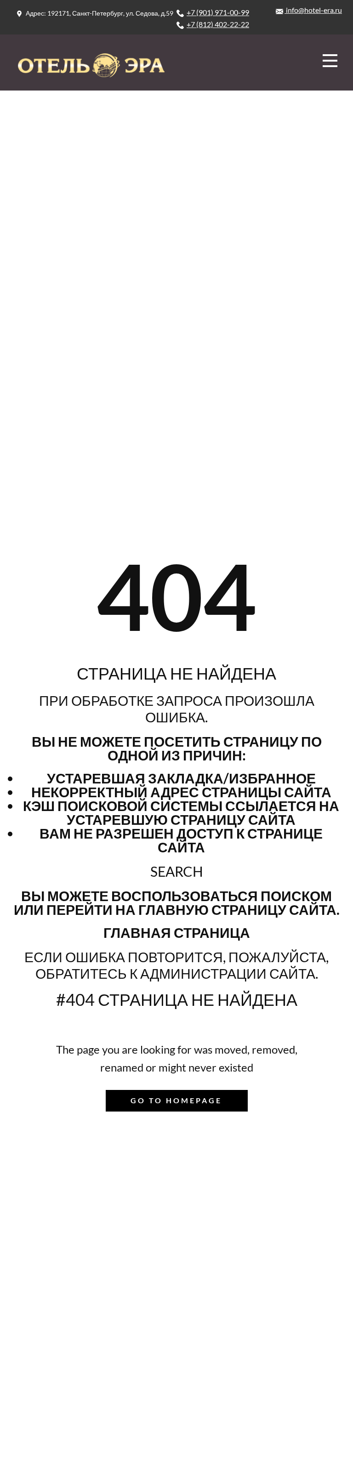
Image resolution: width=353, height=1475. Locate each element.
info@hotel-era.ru (313, 10)
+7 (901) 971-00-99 (218, 12)
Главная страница (176, 932)
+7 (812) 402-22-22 (218, 24)
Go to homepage (176, 1100)
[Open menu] (330, 60)
